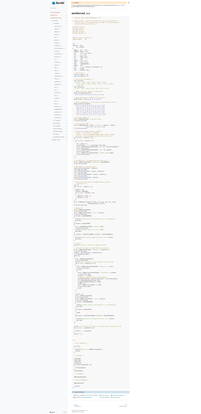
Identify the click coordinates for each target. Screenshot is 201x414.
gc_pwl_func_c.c (58, 53)
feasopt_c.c (57, 42)
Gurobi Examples (55, 12)
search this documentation (91, 395)
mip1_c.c (56, 67)
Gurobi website (104, 395)
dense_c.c (57, 34)
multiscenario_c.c (58, 76)
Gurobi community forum (118, 395)
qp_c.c (56, 90)
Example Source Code (55, 17)
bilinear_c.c (57, 29)
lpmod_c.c (57, 65)
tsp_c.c (56, 101)
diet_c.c (56, 37)
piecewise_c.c (57, 81)
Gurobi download (105, 397)
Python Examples (57, 128)
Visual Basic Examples (58, 137)
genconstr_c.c (57, 56)
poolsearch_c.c (58, 84)
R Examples (56, 134)
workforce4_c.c (58, 114)
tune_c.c (56, 103)
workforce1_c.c (58, 106)
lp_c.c (55, 59)
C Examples (56, 23)
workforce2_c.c (58, 109)
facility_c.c (57, 40)
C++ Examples (56, 120)
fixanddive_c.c (57, 45)
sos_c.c (56, 95)
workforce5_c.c (58, 117)
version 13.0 (120, 5)
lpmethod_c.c (57, 62)
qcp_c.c (56, 87)
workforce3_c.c (58, 112)
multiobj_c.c (57, 73)
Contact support (116, 397)
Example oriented (56, 139)
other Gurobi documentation (85, 397)
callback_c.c (57, 31)
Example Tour (53, 15)
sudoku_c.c (57, 98)
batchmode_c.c (58, 26)
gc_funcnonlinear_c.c (59, 48)
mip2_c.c (56, 70)
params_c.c (57, 78)
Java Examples (57, 125)
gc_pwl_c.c (57, 51)
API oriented (55, 20)
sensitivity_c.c (57, 92)
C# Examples (56, 123)
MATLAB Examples (58, 131)
